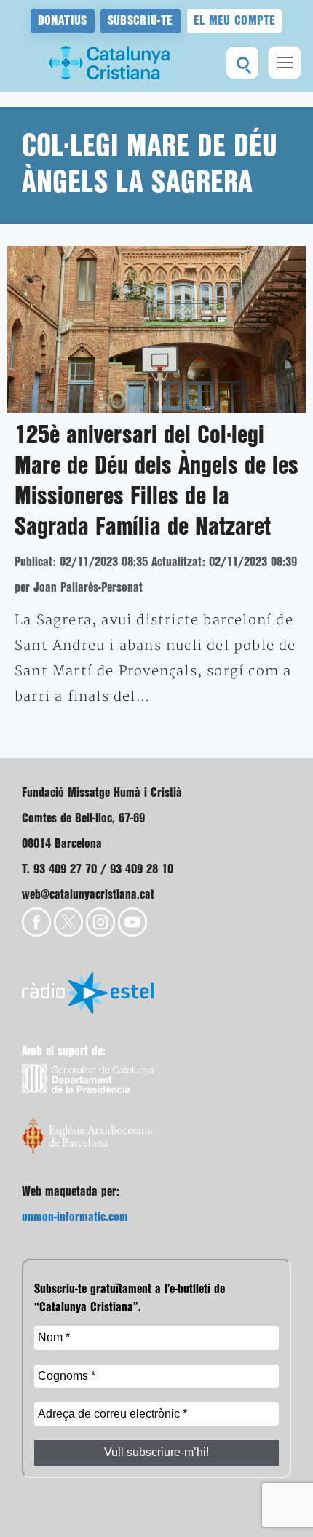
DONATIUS (62, 20)
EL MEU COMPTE (235, 20)
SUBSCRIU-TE (140, 20)
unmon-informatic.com (75, 1217)
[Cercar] (242, 62)
